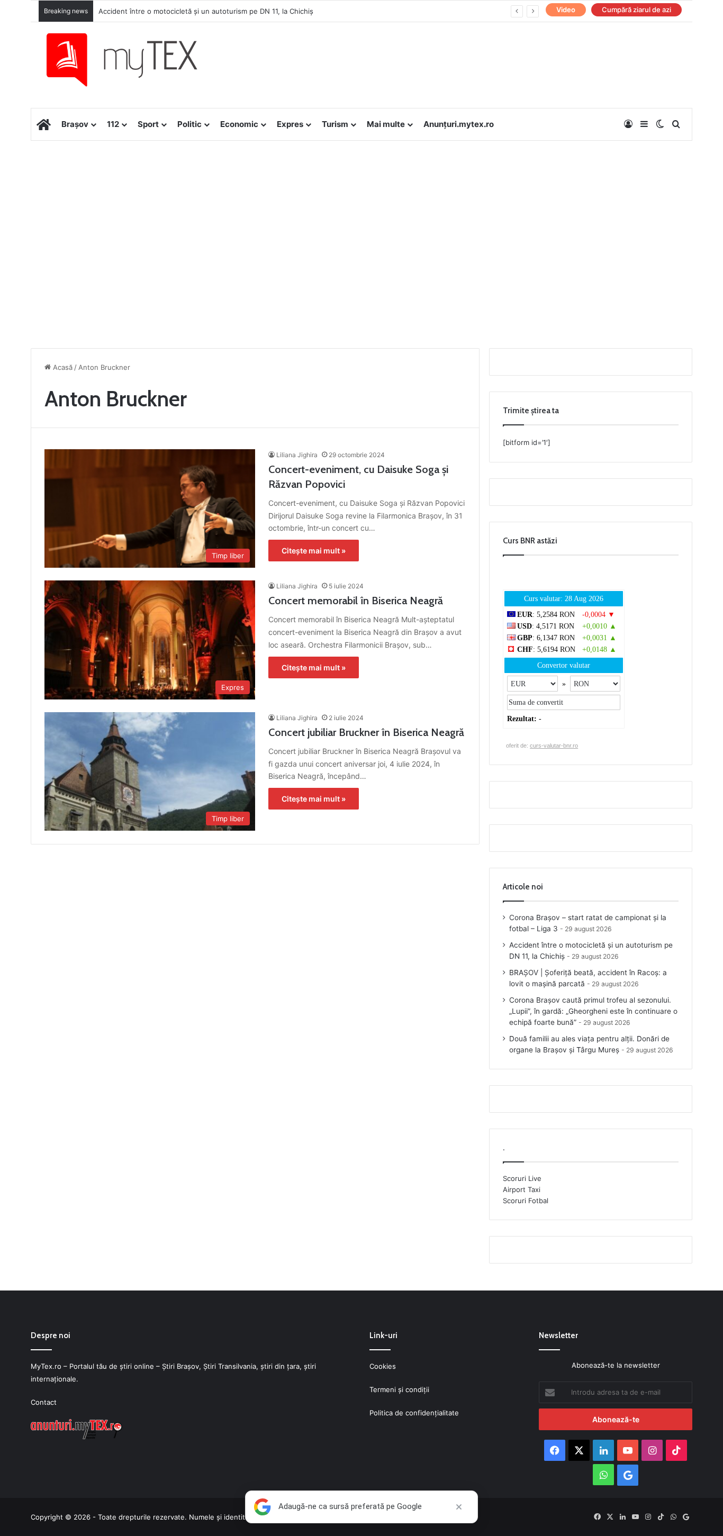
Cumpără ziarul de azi (636, 9)
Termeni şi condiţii (399, 1389)
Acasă (62, 367)
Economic (239, 124)
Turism (335, 124)
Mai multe (386, 124)
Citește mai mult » (314, 550)
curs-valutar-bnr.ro (554, 745)
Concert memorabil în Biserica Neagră (355, 600)
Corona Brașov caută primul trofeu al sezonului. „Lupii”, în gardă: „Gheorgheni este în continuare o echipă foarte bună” (593, 1011)
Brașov (74, 124)
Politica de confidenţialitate (414, 1412)
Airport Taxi (521, 1189)
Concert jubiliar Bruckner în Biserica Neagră (366, 732)
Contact (44, 1402)
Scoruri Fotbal (525, 1200)
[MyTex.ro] (132, 60)
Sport (148, 124)
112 (113, 124)
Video (565, 9)
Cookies (382, 1366)
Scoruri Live (522, 1178)
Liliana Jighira (297, 455)
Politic (189, 124)
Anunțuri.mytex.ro (458, 124)
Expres (290, 124)
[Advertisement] (361, 225)
